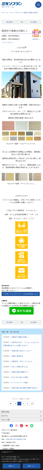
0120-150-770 (10, 439)
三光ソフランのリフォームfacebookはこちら (21, 294)
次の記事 (33, 22)
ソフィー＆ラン (7, 42)
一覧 (21, 22)
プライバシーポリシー (24, 459)
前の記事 (9, 22)
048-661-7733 (21, 439)
